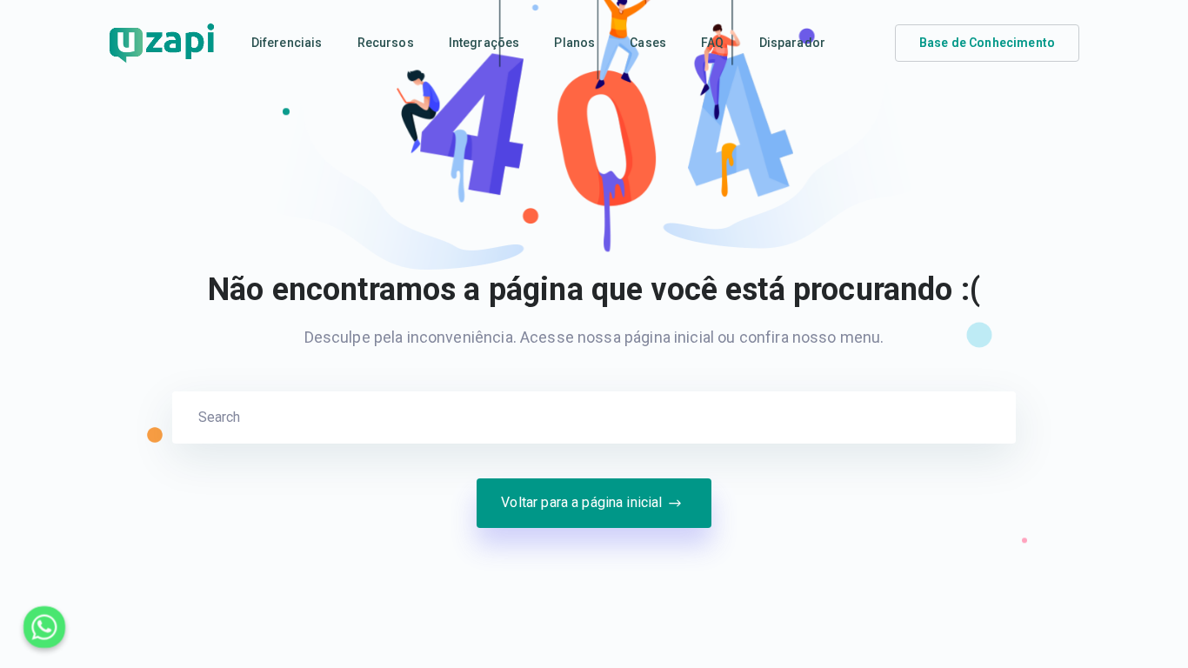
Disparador (792, 43)
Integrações (484, 43)
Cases (648, 43)
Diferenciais (287, 43)
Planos (574, 43)
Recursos (385, 43)
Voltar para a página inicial (581, 502)
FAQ (712, 43)
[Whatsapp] (44, 627)
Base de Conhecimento (987, 43)
